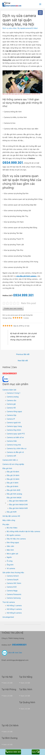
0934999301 (10, 373)
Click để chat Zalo (15, 653)
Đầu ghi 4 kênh (12, 483)
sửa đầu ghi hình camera (26, 276)
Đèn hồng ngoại (13, 542)
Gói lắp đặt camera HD (11, 516)
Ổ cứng (9, 561)
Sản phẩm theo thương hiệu (13, 572)
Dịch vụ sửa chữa (9, 28)
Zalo (34, 752)
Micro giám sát (12, 554)
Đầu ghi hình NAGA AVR (18, 501)
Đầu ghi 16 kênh (13, 472)
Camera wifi (11, 456)
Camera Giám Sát (9, 390)
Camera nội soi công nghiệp (13, 464)
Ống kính (10, 565)
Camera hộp (11, 415)
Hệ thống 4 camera (14, 609)
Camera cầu (11, 400)
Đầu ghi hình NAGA (14, 498)
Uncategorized (8, 617)
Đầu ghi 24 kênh (13, 475)
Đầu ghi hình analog (14, 494)
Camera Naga (12, 591)
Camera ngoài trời (14, 422)
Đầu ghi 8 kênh (12, 486)
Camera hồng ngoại (14, 411)
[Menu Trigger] (40, 12)
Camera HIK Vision (14, 583)
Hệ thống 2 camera (14, 605)
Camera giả (11, 404)
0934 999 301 (14, 752)
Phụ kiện (6, 524)
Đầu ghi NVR (11, 512)
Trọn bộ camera (9, 602)
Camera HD (11, 408)
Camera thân (12, 441)
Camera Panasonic (14, 594)
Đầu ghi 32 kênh (13, 479)
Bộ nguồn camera (13, 535)
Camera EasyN (12, 580)
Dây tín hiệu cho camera (16, 539)
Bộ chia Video (12, 528)
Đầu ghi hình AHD (13, 490)
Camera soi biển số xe (15, 437)
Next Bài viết (23, 360)
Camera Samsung (14, 598)
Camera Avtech (13, 576)
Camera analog (12, 397)
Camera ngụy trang (14, 426)
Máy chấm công (9, 520)
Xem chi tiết (7, 683)
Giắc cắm (10, 546)
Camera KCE (12, 587)
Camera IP (11, 419)
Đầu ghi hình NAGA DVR (18, 504)
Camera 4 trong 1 (13, 393)
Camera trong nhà (14, 445)
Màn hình (10, 550)
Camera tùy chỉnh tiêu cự (16, 448)
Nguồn (9, 557)
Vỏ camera (11, 568)
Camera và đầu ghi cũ (15, 452)
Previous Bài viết (22, 354)
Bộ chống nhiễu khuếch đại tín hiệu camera (23, 531)
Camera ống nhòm (14, 430)
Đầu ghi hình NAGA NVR (18, 508)
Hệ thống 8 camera (14, 613)
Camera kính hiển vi (10, 460)
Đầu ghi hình (7, 468)
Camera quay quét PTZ (16, 434)
